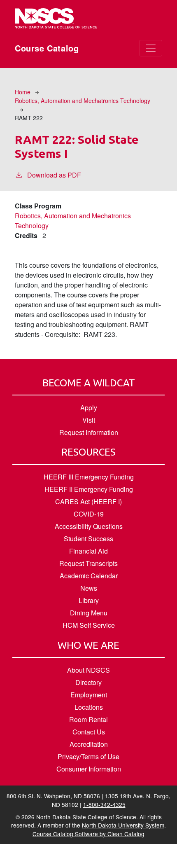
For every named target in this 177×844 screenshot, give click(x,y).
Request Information (88, 432)
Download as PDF (54, 175)
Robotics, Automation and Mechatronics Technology (82, 100)
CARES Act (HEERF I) (88, 501)
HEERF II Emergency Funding (88, 489)
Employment (88, 694)
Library (89, 600)
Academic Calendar (89, 575)
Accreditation (89, 744)
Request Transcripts (88, 563)
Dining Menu (88, 612)
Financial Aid (88, 551)
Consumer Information (88, 769)
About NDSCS (88, 670)
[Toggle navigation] (150, 48)
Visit (88, 420)
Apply (88, 407)
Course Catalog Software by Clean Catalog (88, 834)
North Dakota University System (123, 825)
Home (22, 92)
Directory (88, 682)
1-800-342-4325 (104, 804)
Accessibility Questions (89, 526)
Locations (89, 707)
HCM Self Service (89, 625)
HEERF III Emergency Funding (89, 477)
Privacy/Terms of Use (88, 756)
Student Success (88, 538)
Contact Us (88, 731)
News (88, 588)
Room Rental (88, 719)
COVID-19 (89, 514)
